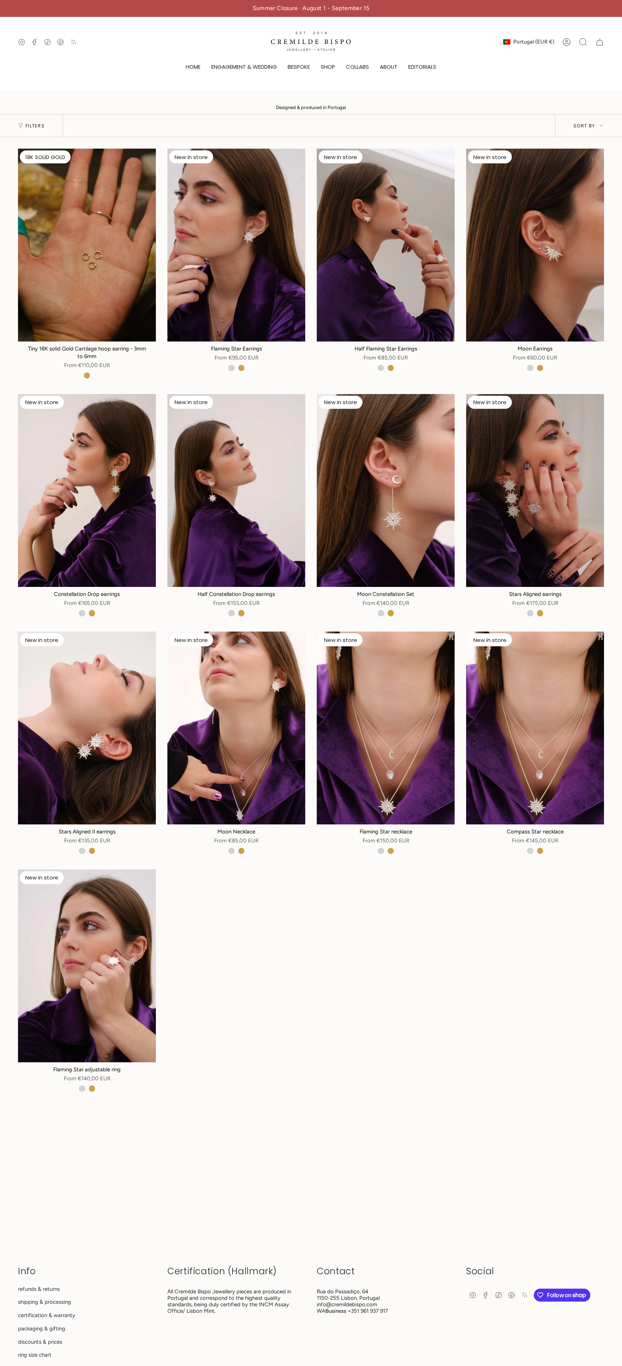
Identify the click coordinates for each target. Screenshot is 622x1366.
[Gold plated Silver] (241, 368)
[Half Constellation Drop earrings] (236, 490)
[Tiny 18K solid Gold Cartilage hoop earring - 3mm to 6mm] (87, 245)
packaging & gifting (41, 1328)
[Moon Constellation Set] (386, 490)
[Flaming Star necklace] (386, 728)
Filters (35, 125)
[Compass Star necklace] (535, 728)
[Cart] (599, 42)
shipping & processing (44, 1302)
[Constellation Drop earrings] (87, 490)
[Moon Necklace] (236, 728)
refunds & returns (39, 1289)
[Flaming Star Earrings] (236, 245)
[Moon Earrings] (535, 245)
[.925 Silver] (231, 368)
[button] (244, 67)
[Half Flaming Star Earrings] (386, 245)
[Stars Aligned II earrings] (87, 728)
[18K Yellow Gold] (87, 375)
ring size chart (34, 1355)
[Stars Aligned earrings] (535, 490)
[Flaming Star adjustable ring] (87, 965)
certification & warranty (46, 1315)
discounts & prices (40, 1342)
